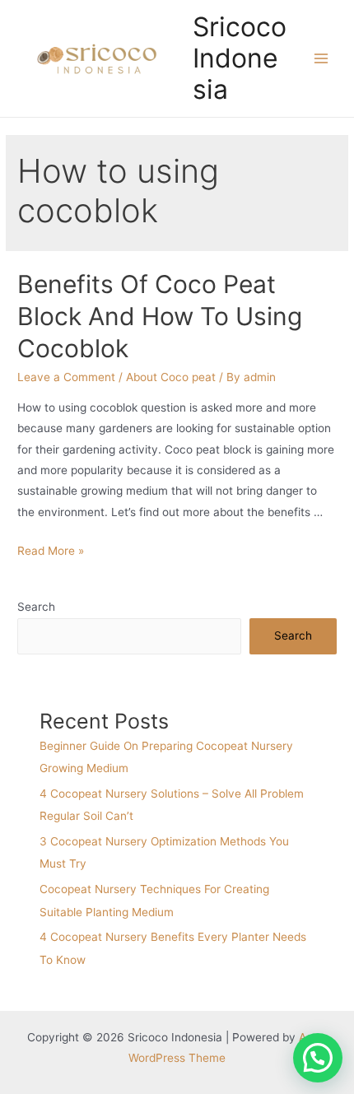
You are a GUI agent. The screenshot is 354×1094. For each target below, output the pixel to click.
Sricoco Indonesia (239, 58)
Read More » (50, 550)
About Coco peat (171, 377)
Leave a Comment (66, 377)
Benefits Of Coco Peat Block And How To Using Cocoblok (159, 316)
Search (36, 606)
